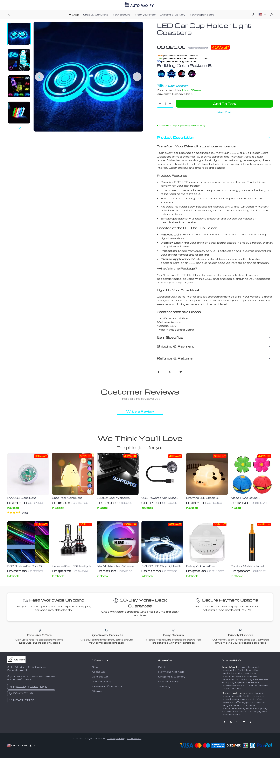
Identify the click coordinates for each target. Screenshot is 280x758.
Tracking (164, 686)
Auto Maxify (230, 666)
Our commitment (233, 693)
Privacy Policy (101, 681)
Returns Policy (168, 681)
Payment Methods (171, 671)
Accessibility (134, 738)
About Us (98, 671)
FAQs (162, 666)
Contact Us (100, 676)
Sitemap (97, 691)
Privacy (120, 738)
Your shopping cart (202, 14)
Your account (121, 14)
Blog (95, 666)
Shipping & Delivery (172, 14)
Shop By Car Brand (95, 14)
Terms (111, 738)
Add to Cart (224, 104)
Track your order (145, 14)
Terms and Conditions (107, 686)
